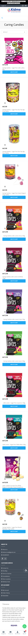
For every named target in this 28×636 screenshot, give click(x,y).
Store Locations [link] (7, 579)
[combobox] (14, 32)
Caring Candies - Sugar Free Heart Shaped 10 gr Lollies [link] (14, 193)
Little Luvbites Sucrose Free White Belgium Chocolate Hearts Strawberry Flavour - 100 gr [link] (12, 487)
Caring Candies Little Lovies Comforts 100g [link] (12, 277)
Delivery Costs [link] (6, 581)
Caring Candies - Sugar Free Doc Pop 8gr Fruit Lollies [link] (13, 110)
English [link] (3, 5)
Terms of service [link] (7, 573)
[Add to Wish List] (5, 61)
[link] (3, 632)
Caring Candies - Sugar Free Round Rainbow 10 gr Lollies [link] (12, 528)
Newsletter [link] (5, 595)
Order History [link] (6, 593)
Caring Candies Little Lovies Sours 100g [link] (14, 361)
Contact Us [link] (5, 568)
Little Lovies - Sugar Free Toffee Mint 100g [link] (14, 444)
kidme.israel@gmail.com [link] (9, 552)
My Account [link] (6, 590)
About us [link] (5, 549)
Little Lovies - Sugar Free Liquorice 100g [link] (14, 403)
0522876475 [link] (6, 555)
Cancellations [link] (6, 576)
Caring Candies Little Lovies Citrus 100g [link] (14, 236)
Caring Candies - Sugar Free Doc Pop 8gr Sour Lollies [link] (13, 152)
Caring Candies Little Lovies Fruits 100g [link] (14, 319)
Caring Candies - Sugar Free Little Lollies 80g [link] (13, 68)
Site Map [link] (5, 571)
